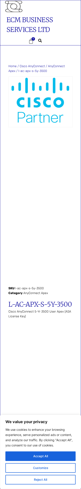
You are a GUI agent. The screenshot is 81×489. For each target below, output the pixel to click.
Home (12, 66)
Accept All (40, 456)
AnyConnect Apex (35, 293)
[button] (13, 41)
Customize (40, 468)
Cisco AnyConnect (32, 66)
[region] (40, 452)
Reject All (40, 479)
